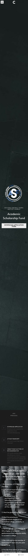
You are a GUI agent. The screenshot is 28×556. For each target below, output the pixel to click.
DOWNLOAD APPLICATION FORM (14, 225)
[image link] (14, 2)
